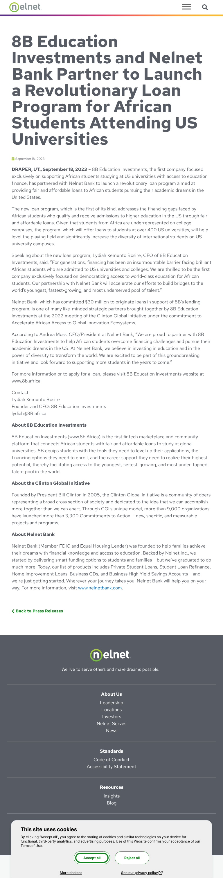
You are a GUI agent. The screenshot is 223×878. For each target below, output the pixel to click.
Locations (111, 710)
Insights (112, 796)
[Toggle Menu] (186, 6)
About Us (111, 694)
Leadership (111, 703)
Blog (111, 803)
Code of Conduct (111, 760)
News (111, 730)
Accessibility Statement (111, 766)
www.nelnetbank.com (100, 588)
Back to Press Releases (39, 611)
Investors (111, 717)
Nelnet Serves (111, 723)
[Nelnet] (25, 7)
